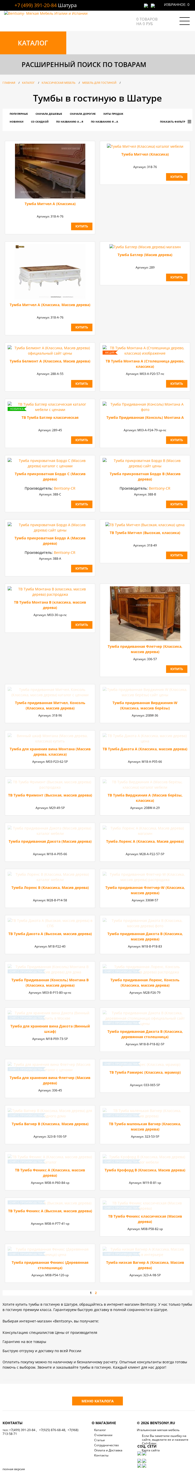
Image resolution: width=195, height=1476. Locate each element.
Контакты (101, 1455)
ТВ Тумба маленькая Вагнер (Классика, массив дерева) (145, 1126)
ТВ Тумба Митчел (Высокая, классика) (145, 532)
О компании (103, 1435)
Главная (9, 83)
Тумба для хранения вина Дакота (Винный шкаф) (50, 1029)
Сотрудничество (106, 1445)
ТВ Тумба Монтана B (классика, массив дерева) (50, 605)
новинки (16, 121)
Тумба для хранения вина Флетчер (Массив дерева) (50, 1080)
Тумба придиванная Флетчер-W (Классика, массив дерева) (145, 890)
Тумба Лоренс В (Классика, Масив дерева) (50, 887)
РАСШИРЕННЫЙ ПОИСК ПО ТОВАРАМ (84, 64)
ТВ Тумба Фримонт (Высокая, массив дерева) (50, 795)
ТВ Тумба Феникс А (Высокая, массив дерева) (50, 1210)
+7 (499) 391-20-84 (35, 5)
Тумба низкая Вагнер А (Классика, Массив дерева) (145, 1265)
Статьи (99, 1440)
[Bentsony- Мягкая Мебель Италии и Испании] (46, 13)
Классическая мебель (58, 83)
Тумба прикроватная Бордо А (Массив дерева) (50, 541)
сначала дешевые (49, 113)
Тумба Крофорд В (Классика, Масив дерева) (145, 1170)
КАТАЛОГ (33, 42)
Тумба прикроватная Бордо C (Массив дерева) (50, 476)
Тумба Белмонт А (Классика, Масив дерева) (50, 361)
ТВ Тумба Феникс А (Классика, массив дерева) (50, 1173)
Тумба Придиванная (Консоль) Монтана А (145, 417)
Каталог (28, 83)
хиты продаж (113, 113)
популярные (19, 113)
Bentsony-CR (64, 488)
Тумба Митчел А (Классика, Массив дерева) (50, 304)
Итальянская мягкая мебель (158, 1430)
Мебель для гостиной (99, 83)
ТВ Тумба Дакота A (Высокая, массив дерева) (50, 933)
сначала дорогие (83, 113)
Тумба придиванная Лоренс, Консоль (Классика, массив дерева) (145, 982)
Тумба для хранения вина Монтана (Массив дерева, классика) (50, 752)
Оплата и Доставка (108, 1450)
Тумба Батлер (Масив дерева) (145, 254)
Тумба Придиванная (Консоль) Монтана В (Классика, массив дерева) (50, 982)
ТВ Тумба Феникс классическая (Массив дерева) (145, 1219)
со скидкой (39, 121)
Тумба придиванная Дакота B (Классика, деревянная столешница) (145, 1034)
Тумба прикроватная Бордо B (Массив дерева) (145, 476)
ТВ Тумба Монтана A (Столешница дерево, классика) (145, 364)
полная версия (14, 1469)
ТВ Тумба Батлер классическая (50, 417)
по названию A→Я (69, 121)
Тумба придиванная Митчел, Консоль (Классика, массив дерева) (50, 705)
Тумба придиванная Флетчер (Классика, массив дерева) (145, 649)
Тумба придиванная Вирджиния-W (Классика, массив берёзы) (144, 705)
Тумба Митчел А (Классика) (50, 203)
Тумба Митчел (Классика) (145, 154)
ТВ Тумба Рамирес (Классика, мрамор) (145, 1072)
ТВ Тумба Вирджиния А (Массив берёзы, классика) (145, 798)
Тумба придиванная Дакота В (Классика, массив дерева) (145, 936)
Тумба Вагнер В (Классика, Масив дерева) (50, 1123)
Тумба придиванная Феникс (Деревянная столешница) (50, 1265)
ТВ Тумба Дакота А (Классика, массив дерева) (145, 749)
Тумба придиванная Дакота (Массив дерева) (50, 841)
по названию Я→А (104, 121)
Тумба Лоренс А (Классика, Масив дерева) (145, 841)
